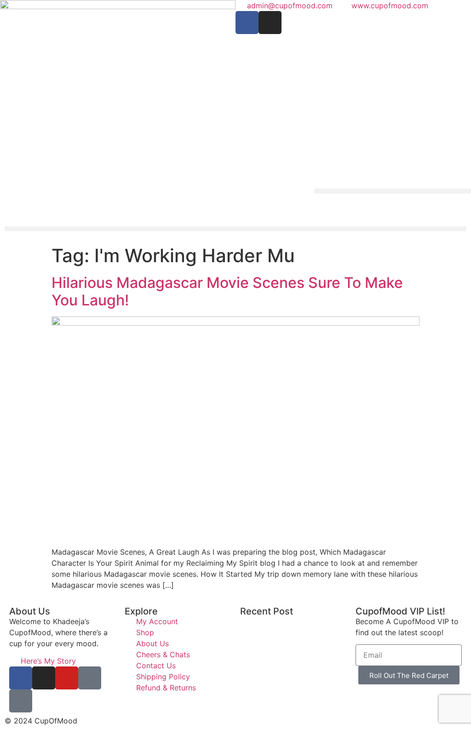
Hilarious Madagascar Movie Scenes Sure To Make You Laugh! (227, 291)
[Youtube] (66, 677)
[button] (392, 191)
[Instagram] (269, 22)
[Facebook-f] (247, 22)
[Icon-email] (20, 700)
